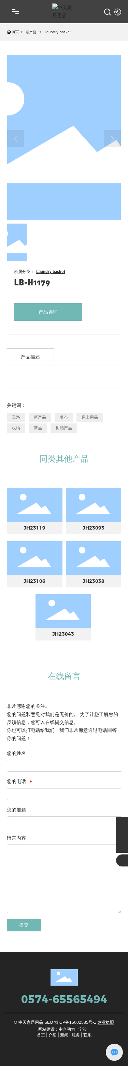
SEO (48, 1022)
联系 (87, 1034)
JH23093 (93, 528)
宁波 (83, 1029)
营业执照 (106, 1022)
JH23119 (34, 528)
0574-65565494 (64, 999)
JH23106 (34, 581)
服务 (76, 1034)
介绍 (52, 1034)
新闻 (64, 1034)
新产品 (31, 32)
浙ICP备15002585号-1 (75, 1022)
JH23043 (63, 634)
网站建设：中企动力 (56, 1029)
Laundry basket (58, 32)
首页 (41, 1034)
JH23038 (93, 581)
